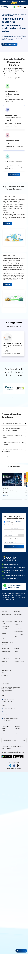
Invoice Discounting (6, 616)
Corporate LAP (4, 677)
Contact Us (4, 663)
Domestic (8, 523)
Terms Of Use (18, 770)
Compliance (4, 657)
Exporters (4, 613)
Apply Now (14, 3)
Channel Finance (18, 623)
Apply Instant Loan (14, 174)
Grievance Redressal (19, 663)
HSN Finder (16, 626)
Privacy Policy (10, 770)
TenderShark (4, 735)
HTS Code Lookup (18, 630)
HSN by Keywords (18, 633)
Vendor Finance (17, 620)
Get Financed (14, 549)
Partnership (17, 660)
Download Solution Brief (10, 44)
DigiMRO (3, 733)
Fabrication (17, 728)
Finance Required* (8, 527)
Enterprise (3, 730)
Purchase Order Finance (7, 620)
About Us (16, 650)
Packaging (16, 730)
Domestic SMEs (5, 650)
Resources (16, 657)
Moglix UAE (17, 735)
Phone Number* (8, 534)
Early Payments (18, 616)
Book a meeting (21, 951)
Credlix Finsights (5, 660)
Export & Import (17, 523)
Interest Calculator (5, 653)
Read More (5, 497)
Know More (7, 223)
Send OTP (21, 537)
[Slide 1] (12, 399)
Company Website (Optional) (11, 541)
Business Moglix (5, 728)
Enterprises (17, 613)
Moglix (16, 733)
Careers (16, 653)
